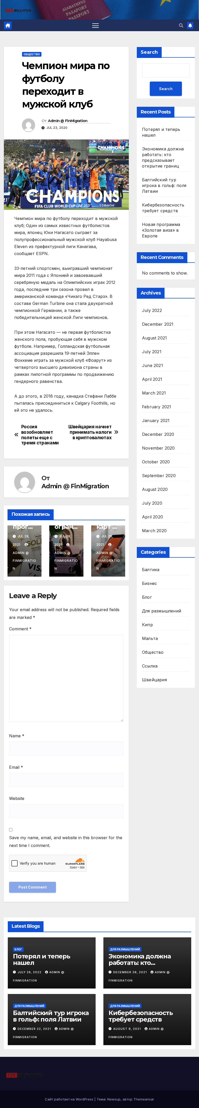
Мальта (150, 638)
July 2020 (152, 503)
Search (149, 52)
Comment (20, 628)
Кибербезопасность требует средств (141, 1016)
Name (16, 735)
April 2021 (152, 379)
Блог (147, 597)
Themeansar (143, 1099)
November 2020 (158, 448)
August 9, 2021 (127, 1029)
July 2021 (151, 351)
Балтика (150, 569)
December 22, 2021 (35, 1029)
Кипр (147, 624)
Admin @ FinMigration (68, 120)
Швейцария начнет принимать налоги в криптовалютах (89, 432)
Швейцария (154, 679)
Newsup (113, 1099)
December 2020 (158, 434)
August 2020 (155, 489)
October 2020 (156, 461)
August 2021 (154, 338)
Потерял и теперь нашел (41, 959)
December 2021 (158, 324)
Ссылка (150, 666)
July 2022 (152, 310)
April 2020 (152, 516)
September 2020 (159, 475)
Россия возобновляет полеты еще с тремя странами (40, 434)
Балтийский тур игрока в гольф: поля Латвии (164, 185)
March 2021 (154, 393)
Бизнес (149, 583)
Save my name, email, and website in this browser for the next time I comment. (65, 841)
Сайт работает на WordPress (69, 1099)
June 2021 (152, 365)
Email (16, 767)
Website (16, 798)
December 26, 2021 (130, 972)
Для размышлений (161, 610)
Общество (32, 54)
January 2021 (155, 420)
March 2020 (154, 530)
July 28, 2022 (30, 972)
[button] (181, 25)
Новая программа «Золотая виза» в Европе (161, 230)
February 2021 (156, 406)
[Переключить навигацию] (95, 25)
